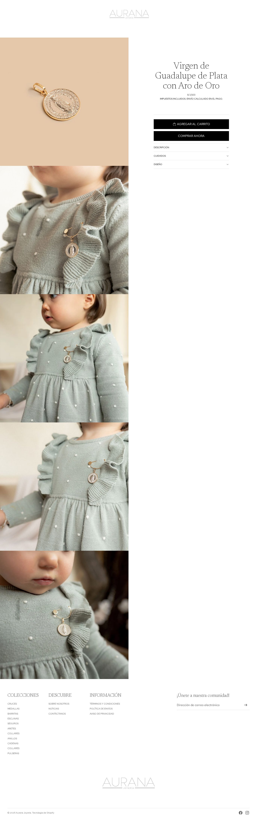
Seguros (13, 723)
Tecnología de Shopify (43, 812)
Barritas (13, 713)
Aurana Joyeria (23, 812)
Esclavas (13, 718)
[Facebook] (240, 812)
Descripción (161, 147)
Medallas (13, 708)
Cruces (12, 703)
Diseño (158, 164)
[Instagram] (247, 812)
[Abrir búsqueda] (229, 14)
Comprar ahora (191, 136)
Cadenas (13, 743)
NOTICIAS (54, 708)
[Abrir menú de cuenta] (237, 14)
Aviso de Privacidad (102, 713)
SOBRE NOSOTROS (59, 703)
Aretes (12, 728)
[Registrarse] (245, 705)
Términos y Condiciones (105, 703)
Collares (13, 733)
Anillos (12, 738)
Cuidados (160, 155)
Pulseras (13, 753)
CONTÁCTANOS (57, 713)
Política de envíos (101, 708)
